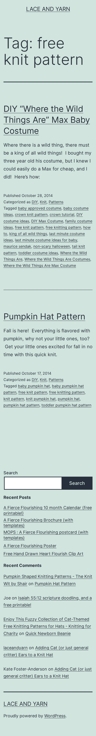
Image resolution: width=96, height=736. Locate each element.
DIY (35, 201)
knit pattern (13, 398)
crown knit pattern (31, 214)
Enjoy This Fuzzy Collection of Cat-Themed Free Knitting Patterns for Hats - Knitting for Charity (47, 626)
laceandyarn (15, 647)
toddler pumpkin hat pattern (66, 405)
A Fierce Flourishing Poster (29, 545)
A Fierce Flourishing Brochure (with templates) (38, 523)
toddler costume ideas (38, 252)
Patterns (56, 201)
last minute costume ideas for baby (46, 240)
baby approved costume (39, 208)
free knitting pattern (63, 227)
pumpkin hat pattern (21, 405)
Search (10, 472)
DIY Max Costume (47, 221)
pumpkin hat (69, 398)
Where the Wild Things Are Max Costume (39, 265)
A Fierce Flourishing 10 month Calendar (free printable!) (47, 510)
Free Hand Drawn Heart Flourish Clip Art (43, 553)
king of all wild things (28, 233)
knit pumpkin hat (41, 398)
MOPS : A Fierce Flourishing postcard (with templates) (45, 535)
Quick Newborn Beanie (48, 633)
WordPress (54, 715)
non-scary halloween (51, 246)
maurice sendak (17, 246)
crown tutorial (62, 214)
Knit (43, 201)
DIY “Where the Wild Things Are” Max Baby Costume (46, 120)
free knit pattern (29, 227)
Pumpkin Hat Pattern (44, 316)
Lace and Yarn (48, 9)
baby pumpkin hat (34, 386)
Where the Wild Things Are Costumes (57, 259)
